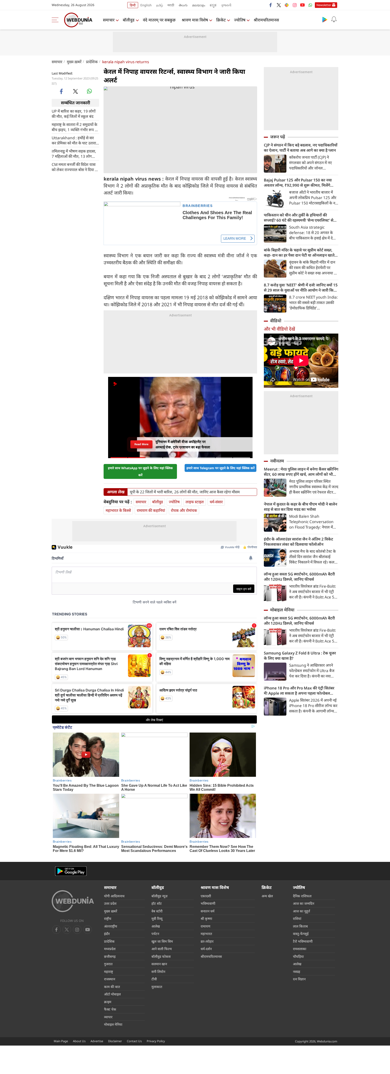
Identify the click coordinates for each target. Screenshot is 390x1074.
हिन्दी (133, 5)
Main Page (61, 1041)
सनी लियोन (158, 971)
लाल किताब (300, 926)
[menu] (56, 19)
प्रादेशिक (92, 61)
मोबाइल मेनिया (282, 610)
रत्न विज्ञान (299, 979)
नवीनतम (277, 461)
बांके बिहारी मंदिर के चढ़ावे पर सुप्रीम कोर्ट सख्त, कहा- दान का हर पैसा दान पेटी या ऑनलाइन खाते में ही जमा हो (301, 252)
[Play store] (324, 19)
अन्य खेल (267, 896)
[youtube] (302, 5)
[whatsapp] (89, 91)
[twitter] (278, 5)
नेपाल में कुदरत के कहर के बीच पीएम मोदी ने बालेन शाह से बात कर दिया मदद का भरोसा (300, 506)
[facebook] (270, 5)
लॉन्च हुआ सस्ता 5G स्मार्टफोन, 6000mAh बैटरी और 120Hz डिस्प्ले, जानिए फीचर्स (299, 576)
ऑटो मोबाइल (112, 994)
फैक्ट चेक (110, 1009)
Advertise (97, 1041)
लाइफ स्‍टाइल (195, 501)
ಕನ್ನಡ (213, 5)
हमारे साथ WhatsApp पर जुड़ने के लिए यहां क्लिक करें (140, 471)
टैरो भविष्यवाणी (303, 941)
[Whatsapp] (310, 5)
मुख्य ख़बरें (74, 61)
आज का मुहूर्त (301, 911)
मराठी (170, 5)
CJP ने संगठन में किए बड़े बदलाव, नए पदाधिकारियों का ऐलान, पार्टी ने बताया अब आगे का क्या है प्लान (300, 147)
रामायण (205, 926)
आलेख (155, 926)
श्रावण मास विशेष (195, 20)
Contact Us (134, 1041)
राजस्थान (109, 979)
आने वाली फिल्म (161, 948)
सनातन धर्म (207, 911)
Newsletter (323, 5)
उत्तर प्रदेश (110, 903)
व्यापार (108, 1017)
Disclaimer (115, 1041)
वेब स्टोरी (156, 911)
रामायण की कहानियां (151, 510)
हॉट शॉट (156, 903)
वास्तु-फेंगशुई (301, 933)
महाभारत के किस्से (118, 510)
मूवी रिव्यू (156, 918)
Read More (141, 444)
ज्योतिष (239, 20)
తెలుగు (183, 5)
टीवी (154, 979)
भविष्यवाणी (208, 903)
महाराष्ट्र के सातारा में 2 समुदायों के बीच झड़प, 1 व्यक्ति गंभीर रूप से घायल (74, 127)
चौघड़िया (298, 956)
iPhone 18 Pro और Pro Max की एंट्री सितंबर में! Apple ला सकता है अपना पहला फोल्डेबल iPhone (299, 690)
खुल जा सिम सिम (162, 941)
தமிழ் (159, 5)
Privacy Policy (156, 1041)
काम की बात (112, 986)
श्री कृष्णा (206, 918)
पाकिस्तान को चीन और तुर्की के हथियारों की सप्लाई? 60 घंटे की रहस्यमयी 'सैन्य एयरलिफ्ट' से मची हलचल (298, 217)
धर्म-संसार (216, 501)
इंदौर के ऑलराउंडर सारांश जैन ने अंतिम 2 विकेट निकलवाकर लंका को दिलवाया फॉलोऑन (298, 541)
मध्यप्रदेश (110, 948)
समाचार (108, 20)
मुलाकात (156, 986)
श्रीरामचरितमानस (266, 20)
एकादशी (206, 896)
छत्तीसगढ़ (110, 956)
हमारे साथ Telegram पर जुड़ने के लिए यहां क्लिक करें (220, 468)
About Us (79, 1041)
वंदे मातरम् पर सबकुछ (159, 20)
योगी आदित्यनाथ (114, 896)
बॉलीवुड (129, 20)
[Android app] (71, 871)
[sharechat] (286, 5)
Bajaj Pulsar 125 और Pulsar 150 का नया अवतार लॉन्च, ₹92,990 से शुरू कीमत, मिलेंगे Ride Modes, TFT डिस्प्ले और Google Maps (300, 182)
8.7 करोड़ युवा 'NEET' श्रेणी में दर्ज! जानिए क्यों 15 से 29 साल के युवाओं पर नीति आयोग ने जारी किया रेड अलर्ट (301, 287)
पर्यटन (155, 933)
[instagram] (294, 5)
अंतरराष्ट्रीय (110, 926)
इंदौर (107, 933)
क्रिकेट (221, 20)
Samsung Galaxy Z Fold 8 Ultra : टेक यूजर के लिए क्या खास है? (300, 655)
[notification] (333, 19)
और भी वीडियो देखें (279, 329)
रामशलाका (299, 948)
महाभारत (206, 933)
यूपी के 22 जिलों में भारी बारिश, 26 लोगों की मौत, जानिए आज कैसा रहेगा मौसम (185, 491)
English (146, 5)
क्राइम (107, 1002)
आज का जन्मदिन (303, 903)
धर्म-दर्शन (206, 948)
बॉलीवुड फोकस (161, 956)
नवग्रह (296, 971)
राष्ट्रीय (107, 918)
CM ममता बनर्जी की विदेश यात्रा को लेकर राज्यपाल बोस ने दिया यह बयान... (75, 167)
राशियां (297, 918)
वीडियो (275, 321)
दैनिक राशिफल (302, 896)
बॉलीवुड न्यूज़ (159, 896)
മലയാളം (198, 5)
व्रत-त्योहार (207, 941)
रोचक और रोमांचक (184, 510)
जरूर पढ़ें (277, 137)
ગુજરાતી (226, 5)
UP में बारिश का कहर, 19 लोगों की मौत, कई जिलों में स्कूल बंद (73, 113)
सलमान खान (159, 964)
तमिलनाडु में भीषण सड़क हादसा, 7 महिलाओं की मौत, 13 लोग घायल (74, 153)
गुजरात (108, 964)
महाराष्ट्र (108, 971)
